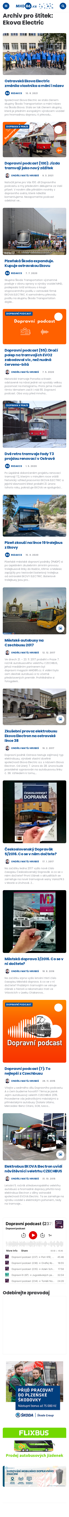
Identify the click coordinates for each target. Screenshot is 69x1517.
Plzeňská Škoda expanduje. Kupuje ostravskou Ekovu (29, 263)
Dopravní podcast (18, 313)
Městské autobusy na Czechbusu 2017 (24, 643)
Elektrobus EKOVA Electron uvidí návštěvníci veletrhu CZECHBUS (33, 1169)
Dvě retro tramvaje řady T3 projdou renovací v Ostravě (30, 456)
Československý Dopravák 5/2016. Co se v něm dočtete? (30, 851)
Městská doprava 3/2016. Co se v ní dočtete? (34, 961)
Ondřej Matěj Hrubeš (25, 175)
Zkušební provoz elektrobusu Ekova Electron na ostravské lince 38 (31, 736)
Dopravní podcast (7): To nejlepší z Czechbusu (27, 1071)
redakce (16, 93)
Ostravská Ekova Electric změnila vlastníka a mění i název (34, 83)
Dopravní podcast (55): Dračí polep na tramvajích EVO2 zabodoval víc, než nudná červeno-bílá (31, 357)
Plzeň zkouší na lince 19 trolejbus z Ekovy (33, 545)
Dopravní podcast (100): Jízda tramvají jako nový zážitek (32, 165)
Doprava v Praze (17, 126)
